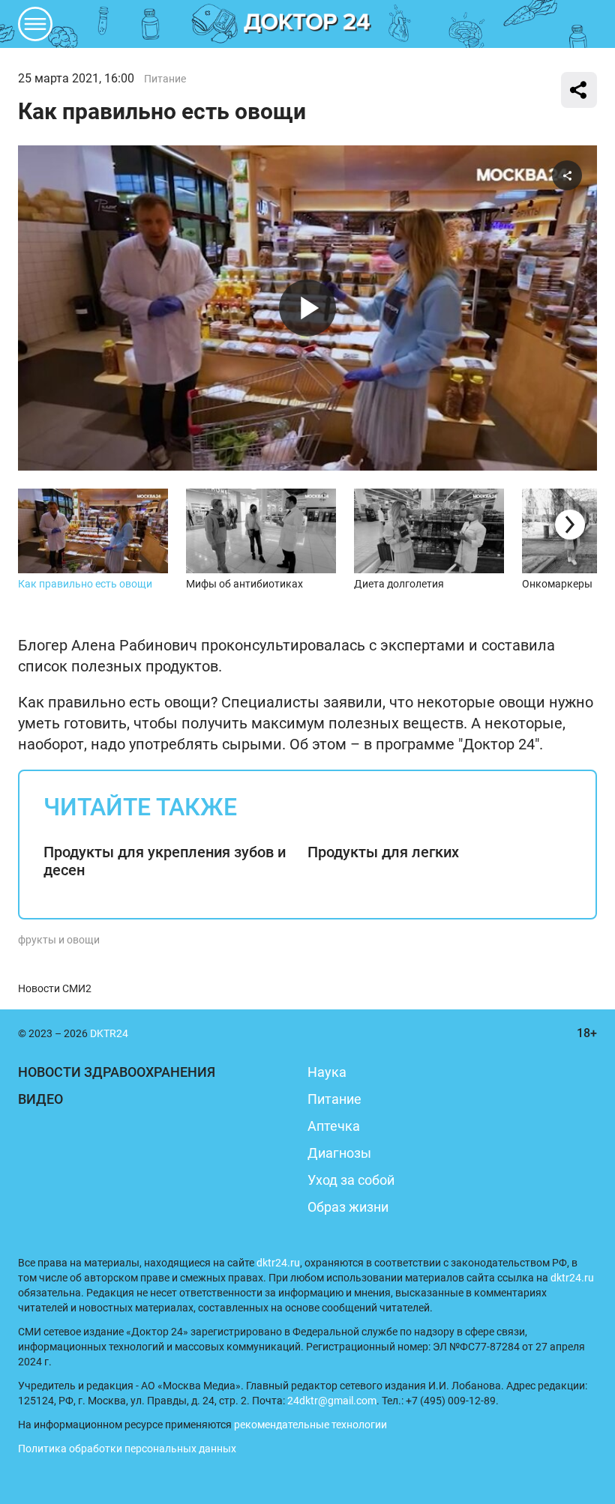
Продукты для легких (383, 852)
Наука (327, 1072)
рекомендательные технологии (310, 1425)
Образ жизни (348, 1207)
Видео (40, 1099)
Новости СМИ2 (55, 988)
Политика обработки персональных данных (127, 1449)
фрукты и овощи (59, 939)
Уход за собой (351, 1180)
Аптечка (334, 1126)
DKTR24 (307, 23)
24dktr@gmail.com (331, 1401)
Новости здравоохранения (116, 1072)
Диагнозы (339, 1153)
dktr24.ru (278, 1263)
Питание (165, 79)
